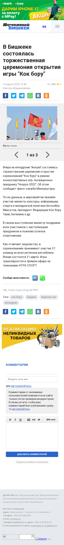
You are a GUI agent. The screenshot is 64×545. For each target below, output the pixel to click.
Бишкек (31, 297)
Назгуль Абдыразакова (16, 88)
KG (44, 26)
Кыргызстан (48, 297)
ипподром (11, 302)
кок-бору (17, 297)
